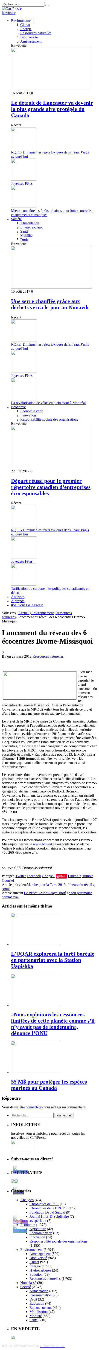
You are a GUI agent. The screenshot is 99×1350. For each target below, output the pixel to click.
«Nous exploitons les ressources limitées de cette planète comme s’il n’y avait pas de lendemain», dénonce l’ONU (53, 1024)
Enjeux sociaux (31, 227)
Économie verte (31, 411)
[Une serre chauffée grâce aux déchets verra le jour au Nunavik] (51, 287)
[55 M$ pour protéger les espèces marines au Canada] (35, 1072)
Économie (18, 407)
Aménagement (30, 41)
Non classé (28, 1283)
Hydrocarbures (40, 1270)
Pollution (36, 1274)
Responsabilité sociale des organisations (49, 419)
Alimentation (29, 223)
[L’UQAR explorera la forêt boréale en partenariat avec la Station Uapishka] (35, 944)
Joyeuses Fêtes (21, 183)
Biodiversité (29, 37)
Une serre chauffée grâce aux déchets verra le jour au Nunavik (50, 304)
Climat (25, 25)
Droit (24, 240)
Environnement (22, 21)
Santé (24, 231)
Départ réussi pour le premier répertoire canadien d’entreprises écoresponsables (50, 487)
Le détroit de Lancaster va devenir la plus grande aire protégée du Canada (52, 109)
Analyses (17, 597)
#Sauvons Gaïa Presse (27, 605)
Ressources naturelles (35, 33)
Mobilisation (38, 1312)
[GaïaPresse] (12, 9)
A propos (17, 601)
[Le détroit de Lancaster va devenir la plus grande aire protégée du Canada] (51, 89)
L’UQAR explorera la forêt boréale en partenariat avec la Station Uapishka (52, 960)
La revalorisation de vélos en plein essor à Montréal (48, 403)
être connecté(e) (31, 1107)
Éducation (36, 1303)
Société (16, 219)
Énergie (26, 29)
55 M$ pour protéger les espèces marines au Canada (49, 1085)
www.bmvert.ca (44, 844)
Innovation (28, 415)
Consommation (40, 1295)
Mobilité (26, 235)
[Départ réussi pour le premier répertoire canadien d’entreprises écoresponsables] (51, 467)
